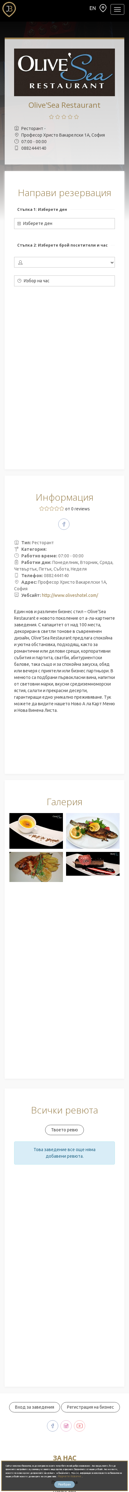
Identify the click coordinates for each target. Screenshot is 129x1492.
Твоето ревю (64, 1129)
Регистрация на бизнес (90, 1407)
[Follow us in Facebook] (64, 524)
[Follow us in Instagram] (66, 1426)
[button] (103, 10)
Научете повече (70, 1476)
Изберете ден (37, 223)
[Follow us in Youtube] (79, 1426)
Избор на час (36, 280)
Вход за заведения (34, 1407)
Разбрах (64, 1484)
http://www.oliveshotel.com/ (70, 595)
